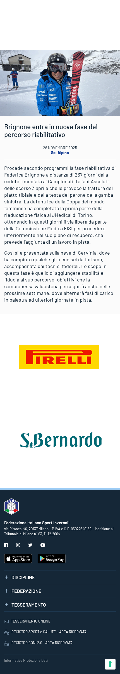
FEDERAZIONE (26, 591)
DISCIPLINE (23, 577)
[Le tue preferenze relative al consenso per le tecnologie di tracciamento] (110, 664)
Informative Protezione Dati (26, 660)
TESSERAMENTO (28, 604)
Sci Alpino (60, 152)
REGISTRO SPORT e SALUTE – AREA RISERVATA (49, 632)
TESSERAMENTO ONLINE (31, 621)
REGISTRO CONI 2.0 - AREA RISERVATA (42, 642)
